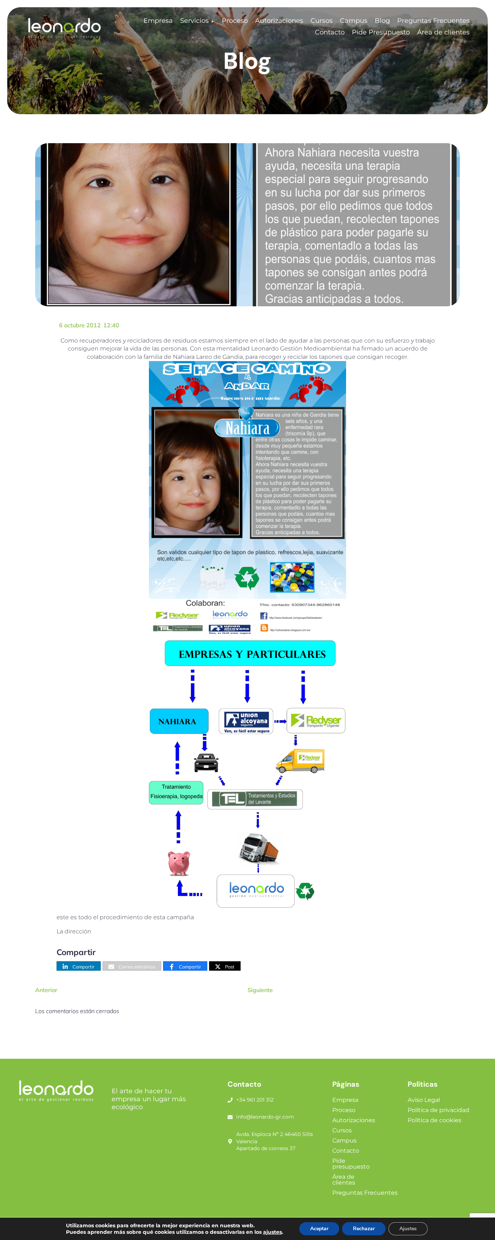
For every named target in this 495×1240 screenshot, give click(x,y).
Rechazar (364, 1228)
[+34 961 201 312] (230, 1100)
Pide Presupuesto (381, 32)
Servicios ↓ (197, 21)
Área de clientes (443, 32)
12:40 (111, 325)
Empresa (158, 21)
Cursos (322, 21)
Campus (353, 21)
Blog (382, 21)
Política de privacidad (438, 1110)
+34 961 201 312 (255, 1099)
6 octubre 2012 (80, 325)
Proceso (235, 21)
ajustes (272, 1232)
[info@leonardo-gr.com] (230, 1117)
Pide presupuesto (351, 1163)
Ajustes (408, 1228)
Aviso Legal (424, 1099)
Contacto (330, 32)
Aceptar (319, 1228)
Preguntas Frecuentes (433, 21)
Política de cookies (434, 1120)
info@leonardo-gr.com (265, 1116)
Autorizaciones (279, 21)
